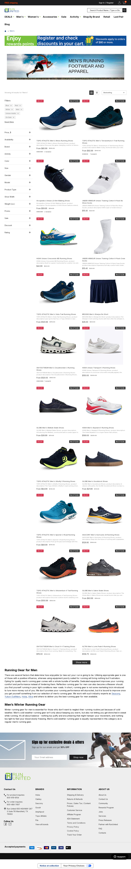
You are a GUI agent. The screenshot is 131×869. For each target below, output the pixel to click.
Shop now (78, 757)
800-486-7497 (13, 804)
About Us (102, 795)
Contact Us (103, 799)
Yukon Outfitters (12, 696)
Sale (63, 16)
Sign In (102, 3)
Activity (74, 16)
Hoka (24, 696)
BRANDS (39, 789)
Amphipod (39, 812)
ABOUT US (104, 789)
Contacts (102, 833)
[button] (65, 40)
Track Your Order (74, 835)
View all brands (41, 824)
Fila (36, 820)
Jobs (101, 812)
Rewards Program (106, 807)
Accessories (50, 16)
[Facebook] (5, 824)
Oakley (38, 799)
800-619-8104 (13, 798)
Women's (33, 16)
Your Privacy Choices (73, 865)
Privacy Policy (81, 826)
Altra (30, 696)
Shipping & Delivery (75, 795)
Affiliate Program (74, 814)
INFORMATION (74, 789)
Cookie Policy (81, 830)
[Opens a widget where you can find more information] (119, 857)
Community (103, 803)
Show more (81, 662)
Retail (106, 16)
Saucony (116, 693)
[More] (13, 16)
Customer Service (74, 810)
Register (110, 3)
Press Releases (105, 820)
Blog (7, 24)
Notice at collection (49, 865)
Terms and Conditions (81, 823)
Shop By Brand (91, 16)
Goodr (38, 807)
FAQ (100, 829)
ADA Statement (73, 819)
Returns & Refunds (75, 799)
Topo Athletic (41, 816)
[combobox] (104, 10)
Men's (20, 16)
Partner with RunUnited (108, 824)
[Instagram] (10, 824)
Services (102, 816)
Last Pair (119, 16)
